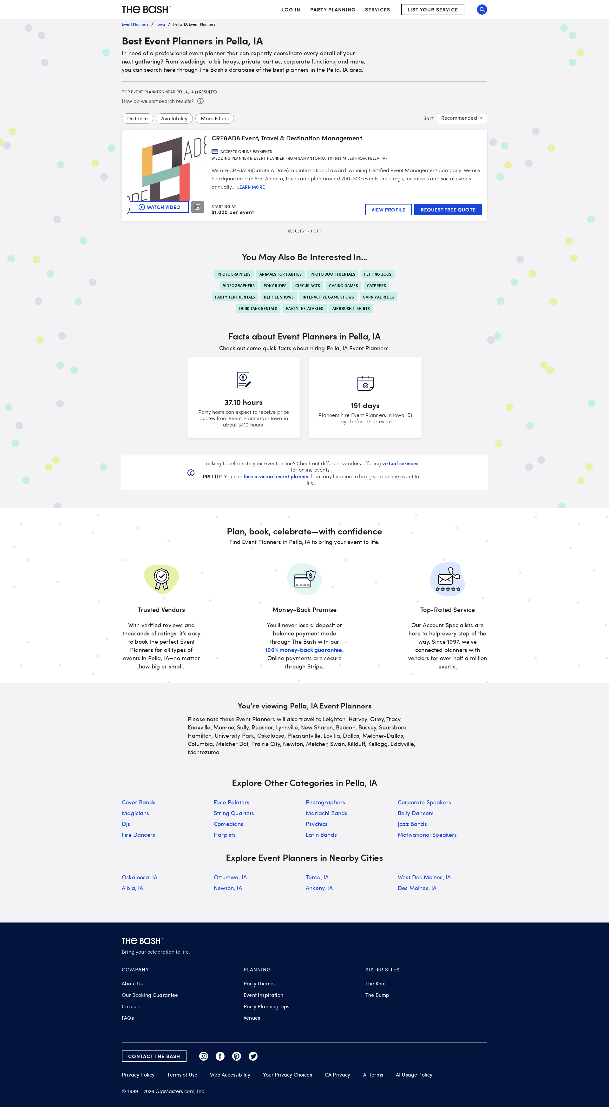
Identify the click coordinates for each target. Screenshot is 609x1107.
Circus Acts (307, 285)
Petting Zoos (377, 274)
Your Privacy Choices (287, 1074)
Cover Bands (138, 802)
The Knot (375, 983)
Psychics (317, 824)
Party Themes (260, 983)
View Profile (388, 209)
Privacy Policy (138, 1074)
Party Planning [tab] (333, 9)
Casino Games (343, 285)
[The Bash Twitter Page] (253, 1056)
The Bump (377, 995)
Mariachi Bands (326, 813)
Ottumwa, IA (230, 877)
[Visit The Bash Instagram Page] (203, 1056)
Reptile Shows (279, 296)
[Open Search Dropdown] (482, 9)
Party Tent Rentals (235, 296)
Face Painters (231, 802)
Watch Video (163, 207)
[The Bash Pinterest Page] (236, 1056)
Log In (291, 9)
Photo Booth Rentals (333, 274)
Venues (252, 1018)
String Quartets (234, 813)
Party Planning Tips (266, 1006)
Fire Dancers (138, 834)
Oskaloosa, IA (139, 877)
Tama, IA (317, 877)
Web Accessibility (230, 1074)
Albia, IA (132, 888)
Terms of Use (182, 1074)
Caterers (376, 285)
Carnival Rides (378, 296)
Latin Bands (321, 834)
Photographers (234, 274)
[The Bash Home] (146, 9)
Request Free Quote (448, 209)
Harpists (225, 834)
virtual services (400, 463)
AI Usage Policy (414, 1074)
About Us (132, 983)
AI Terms (373, 1074)
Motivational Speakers (427, 834)
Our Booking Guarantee (150, 995)
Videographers (239, 285)
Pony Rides (275, 285)
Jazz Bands (412, 824)
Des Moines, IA (417, 888)
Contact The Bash (154, 1056)
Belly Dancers (416, 813)
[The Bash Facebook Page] (220, 1056)
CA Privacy (337, 1074)
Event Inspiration (263, 995)
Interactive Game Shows (328, 296)
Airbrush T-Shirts (351, 308)
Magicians (135, 813)
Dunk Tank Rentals (258, 308)
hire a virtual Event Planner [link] (276, 476)
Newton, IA (228, 888)
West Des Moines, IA (424, 877)
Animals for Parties (280, 274)
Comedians (229, 824)
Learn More (251, 187)
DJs (126, 824)
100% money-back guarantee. (304, 650)
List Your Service (433, 9)
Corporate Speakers (424, 802)
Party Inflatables (304, 308)
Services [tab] (377, 9)
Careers (131, 1006)
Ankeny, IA (319, 888)
